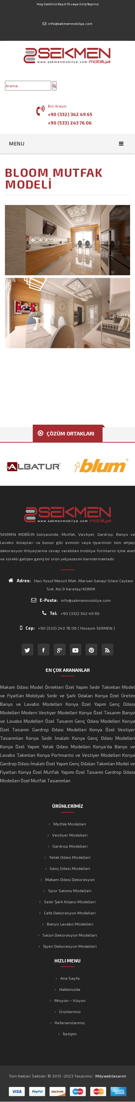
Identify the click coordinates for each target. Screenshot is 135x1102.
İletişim (70, 1033)
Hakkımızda (69, 989)
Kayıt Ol (64, 4)
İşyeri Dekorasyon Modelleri (70, 946)
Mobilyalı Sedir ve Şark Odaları (59, 695)
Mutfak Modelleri (69, 823)
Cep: (30, 628)
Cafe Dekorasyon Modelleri (70, 912)
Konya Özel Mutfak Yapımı (46, 772)
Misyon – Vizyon (70, 1000)
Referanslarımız (70, 1022)
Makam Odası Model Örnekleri (32, 687)
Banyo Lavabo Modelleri (70, 923)
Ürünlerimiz (70, 1011)
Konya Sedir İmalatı (47, 738)
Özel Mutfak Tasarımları (45, 780)
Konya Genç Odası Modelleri (103, 738)
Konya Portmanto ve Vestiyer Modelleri (79, 755)
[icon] (27, 649)
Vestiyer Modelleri (69, 835)
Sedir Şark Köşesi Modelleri (70, 901)
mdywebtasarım (110, 1075)
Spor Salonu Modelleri (69, 890)
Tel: (53, 613)
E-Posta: (49, 600)
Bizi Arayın (57, 106)
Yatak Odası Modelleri (69, 857)
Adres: (24, 580)
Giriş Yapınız (89, 4)
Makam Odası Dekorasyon (70, 879)
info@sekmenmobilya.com (70, 23)
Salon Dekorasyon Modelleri (70, 935)
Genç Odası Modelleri (70, 868)
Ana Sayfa (70, 978)
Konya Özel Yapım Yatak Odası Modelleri (45, 746)
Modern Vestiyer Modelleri (49, 712)
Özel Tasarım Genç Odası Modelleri (83, 721)
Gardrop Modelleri (69, 846)
